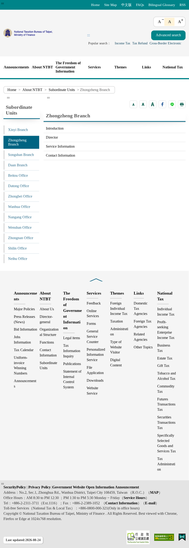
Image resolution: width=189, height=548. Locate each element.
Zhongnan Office (20, 238)
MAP (154, 492)
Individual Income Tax (165, 311)
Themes (120, 67)
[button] (133, 104)
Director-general (46, 319)
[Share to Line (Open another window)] (172, 104)
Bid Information (25, 329)
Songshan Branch (21, 155)
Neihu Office (17, 259)
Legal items (71, 338)
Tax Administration (166, 464)
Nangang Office (20, 217)
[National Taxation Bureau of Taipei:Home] (39, 33)
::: (2, 3)
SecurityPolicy (15, 487)
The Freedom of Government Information (68, 67)
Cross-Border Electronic (165, 43)
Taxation (116, 321)
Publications (72, 364)
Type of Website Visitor (116, 347)
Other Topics (143, 347)
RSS (183, 5)
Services (94, 67)
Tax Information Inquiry (71, 351)
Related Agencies (140, 336)
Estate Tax (164, 358)
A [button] (159, 21)
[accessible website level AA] (164, 537)
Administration (119, 331)
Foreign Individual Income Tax (118, 308)
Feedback (94, 303)
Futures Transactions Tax (166, 404)
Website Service (92, 390)
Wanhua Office (19, 207)
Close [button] (96, 277)
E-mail (150, 503)
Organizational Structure (49, 332)
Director (52, 137)
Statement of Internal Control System (72, 379)
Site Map (110, 5)
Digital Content (116, 362)
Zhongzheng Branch (17, 142)
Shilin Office (17, 248)
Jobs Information (22, 339)
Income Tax (122, 43)
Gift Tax (163, 366)
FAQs (140, 5)
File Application (95, 370)
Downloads (95, 380)
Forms (91, 324)
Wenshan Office (20, 227)
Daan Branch (17, 165)
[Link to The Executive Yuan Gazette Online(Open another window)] (138, 537)
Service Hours (134, 498)
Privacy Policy (39, 487)
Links (146, 67)
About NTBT (42, 67)
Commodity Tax (165, 388)
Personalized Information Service (96, 354)
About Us (47, 309)
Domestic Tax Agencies (141, 308)
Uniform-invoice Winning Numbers (20, 365)
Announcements (16, 67)
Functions (47, 342)
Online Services (93, 313)
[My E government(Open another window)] (182, 537)
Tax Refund (140, 43)
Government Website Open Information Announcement (95, 487)
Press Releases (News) (24, 319)
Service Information (60, 146)
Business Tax (163, 348)
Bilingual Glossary (161, 5)
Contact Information (60, 155)
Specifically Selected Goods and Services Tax (166, 443)
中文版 (126, 5)
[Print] (182, 104)
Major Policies (24, 309)
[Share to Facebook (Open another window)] (162, 104)
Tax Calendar (23, 350)
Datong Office (18, 186)
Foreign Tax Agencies (142, 324)
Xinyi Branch (18, 130)
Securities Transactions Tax (166, 422)
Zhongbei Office (20, 196)
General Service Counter (92, 336)
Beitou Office (18, 175)
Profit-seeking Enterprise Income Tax (165, 330)
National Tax (172, 67)
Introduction (55, 128)
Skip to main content (16, 3)
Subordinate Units (62, 90)
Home (95, 5)
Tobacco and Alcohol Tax (166, 376)
